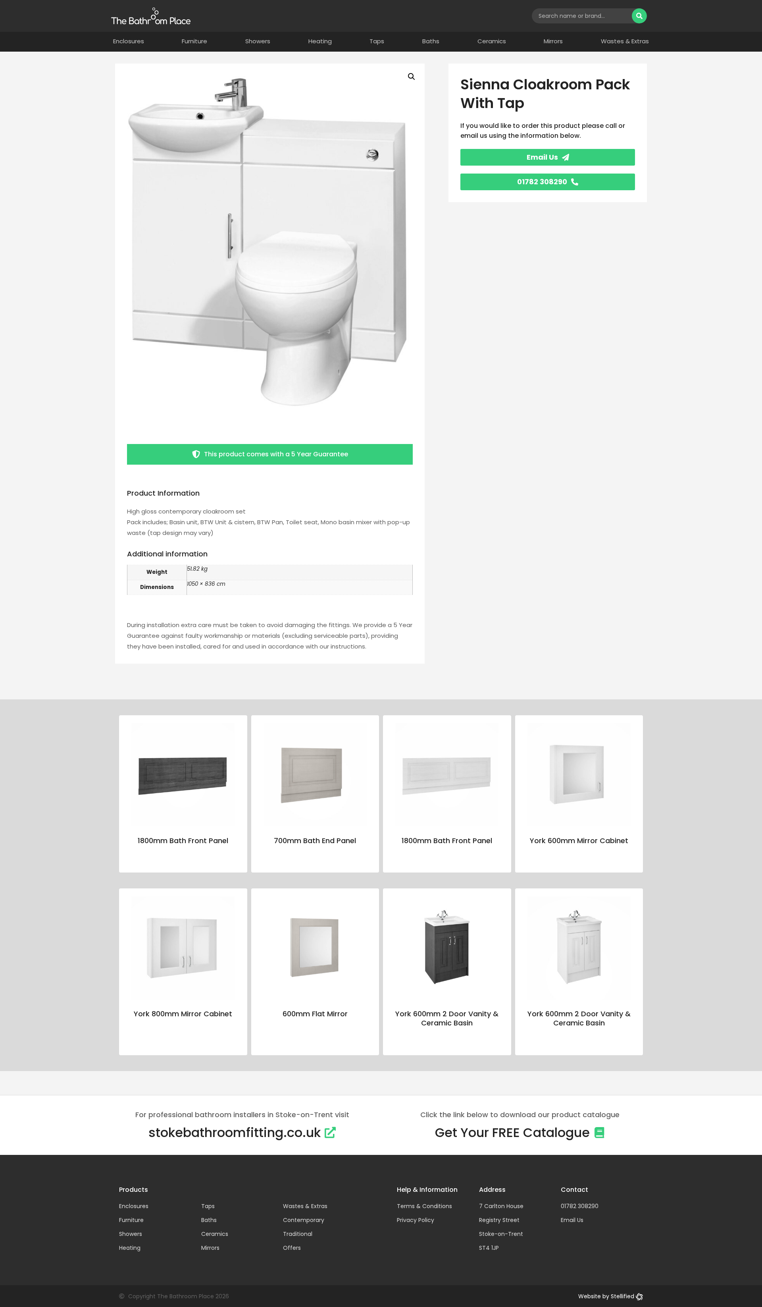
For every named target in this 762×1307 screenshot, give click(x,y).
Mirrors (553, 41)
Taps (376, 41)
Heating (320, 41)
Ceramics (491, 41)
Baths (430, 41)
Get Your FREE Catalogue (512, 1132)
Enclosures (128, 41)
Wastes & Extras (625, 41)
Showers (257, 41)
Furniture (194, 41)
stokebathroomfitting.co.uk (234, 1132)
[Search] (639, 15)
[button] (411, 77)
